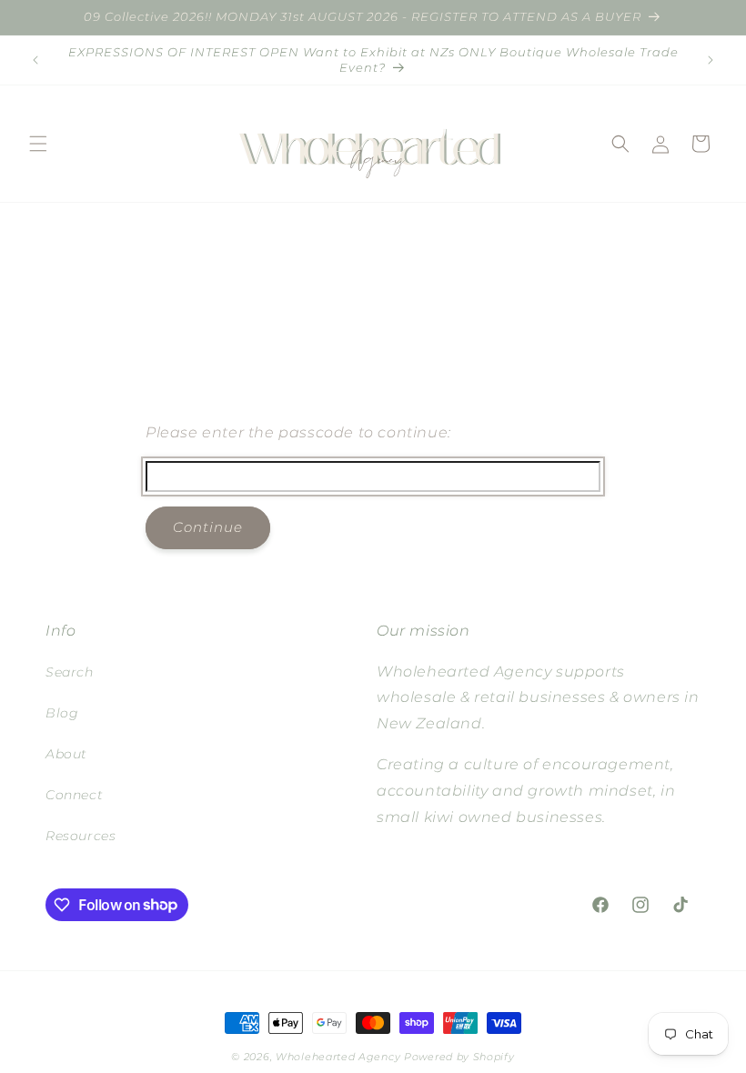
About (66, 754)
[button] (38, 144)
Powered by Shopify (459, 1056)
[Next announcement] (711, 60)
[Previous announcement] (35, 60)
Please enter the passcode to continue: (298, 432)
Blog (61, 713)
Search (69, 672)
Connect (74, 795)
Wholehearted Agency (340, 1056)
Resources (80, 835)
